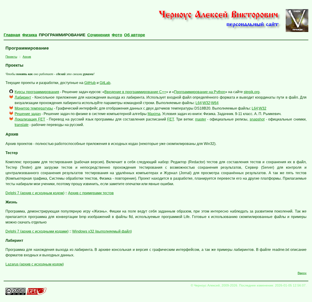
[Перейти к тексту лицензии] (15, 294)
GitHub (90, 83)
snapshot (257, 119)
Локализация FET (30, 119)
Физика (29, 35)
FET (170, 119)
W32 (206, 103)
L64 (199, 103)
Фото (117, 35)
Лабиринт (23, 97)
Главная (12, 35)
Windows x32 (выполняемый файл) (102, 231)
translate (22, 125)
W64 (215, 103)
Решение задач (28, 114)
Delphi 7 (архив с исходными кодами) (37, 231)
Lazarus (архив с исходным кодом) (34, 264)
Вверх (302, 273)
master (200, 119)
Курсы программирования (37, 92)
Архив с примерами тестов (91, 193)
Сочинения (98, 35)
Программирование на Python (199, 92)
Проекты (11, 56)
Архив (27, 56)
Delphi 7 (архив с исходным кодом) (34, 193)
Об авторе (134, 35)
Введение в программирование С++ (135, 92)
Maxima (154, 114)
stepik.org (251, 92)
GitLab (105, 83)
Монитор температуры (34, 108)
